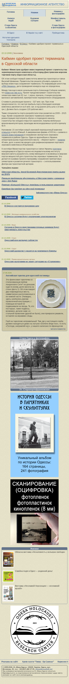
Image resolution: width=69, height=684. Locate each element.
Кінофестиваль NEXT (58, 19)
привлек (61, 140)
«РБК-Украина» (9, 86)
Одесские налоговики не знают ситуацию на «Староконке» (32, 261)
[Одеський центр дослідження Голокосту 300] (34, 653)
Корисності (63, 662)
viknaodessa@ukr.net (43, 669)
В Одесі (10, 33)
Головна (11, 12)
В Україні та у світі (34, 33)
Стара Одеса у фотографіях (34, 338)
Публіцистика (58, 33)
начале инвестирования (13, 135)
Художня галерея (34, 19)
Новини (34, 12)
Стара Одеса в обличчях (11, 26)
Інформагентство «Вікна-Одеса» (51, 193)
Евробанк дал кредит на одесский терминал (23, 189)
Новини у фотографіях (58, 12)
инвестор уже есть (13, 93)
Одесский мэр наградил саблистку (21, 240)
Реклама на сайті (9, 662)
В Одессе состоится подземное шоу (21, 206)
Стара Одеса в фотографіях (58, 26)
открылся (6, 132)
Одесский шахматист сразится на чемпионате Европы (30, 251)
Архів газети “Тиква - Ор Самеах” (38, 662)
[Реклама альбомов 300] (34, 476)
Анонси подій (10, 19)
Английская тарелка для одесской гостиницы (27, 276)
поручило (57, 149)
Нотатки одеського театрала (10, 38)
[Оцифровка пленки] (34, 544)
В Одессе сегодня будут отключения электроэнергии (30, 216)
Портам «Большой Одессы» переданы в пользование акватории (33, 185)
